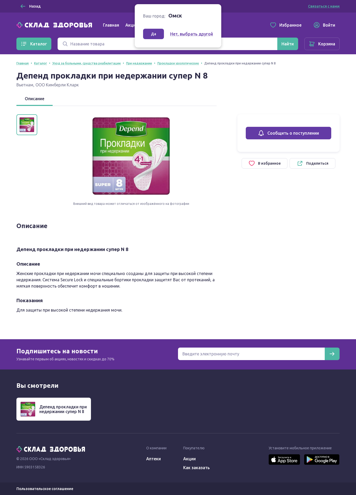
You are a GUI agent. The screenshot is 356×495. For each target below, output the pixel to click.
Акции (131, 25)
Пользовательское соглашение (44, 489)
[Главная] (55, 24)
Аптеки (153, 458)
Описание (34, 98)
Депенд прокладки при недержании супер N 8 (63, 409)
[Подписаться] (332, 354)
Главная (111, 25)
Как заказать (196, 467)
